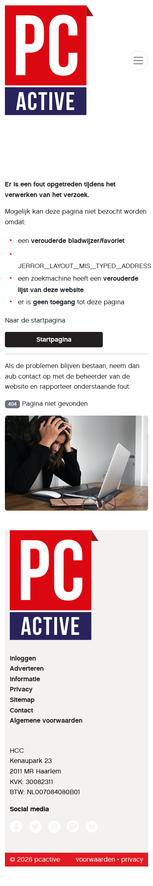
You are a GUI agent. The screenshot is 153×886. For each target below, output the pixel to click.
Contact (21, 710)
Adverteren (27, 668)
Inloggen (23, 658)
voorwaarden (95, 859)
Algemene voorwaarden (46, 720)
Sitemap (22, 700)
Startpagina (53, 339)
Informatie (25, 679)
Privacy (21, 689)
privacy (132, 859)
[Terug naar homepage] (49, 60)
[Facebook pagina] (16, 827)
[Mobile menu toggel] (138, 60)
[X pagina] (35, 827)
